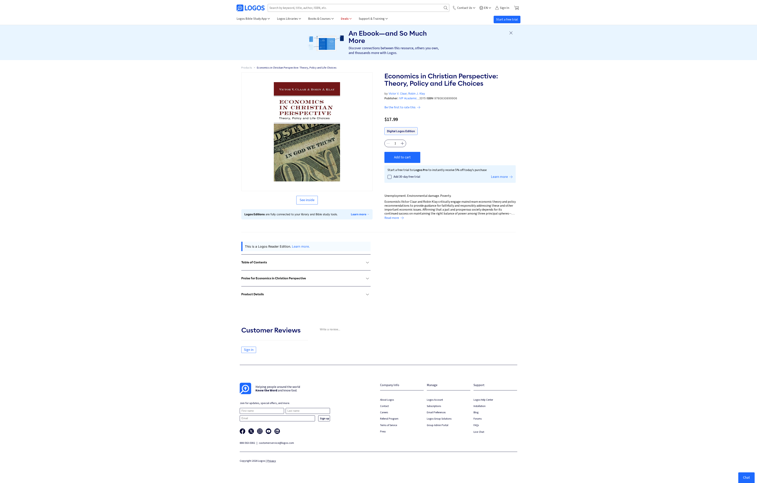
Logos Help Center (483, 399)
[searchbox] (358, 8)
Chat (746, 477)
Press (383, 431)
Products (246, 68)
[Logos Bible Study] (251, 8)
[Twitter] (251, 431)
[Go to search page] (446, 8)
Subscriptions (434, 406)
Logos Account (435, 399)
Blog (476, 412)
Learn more (358, 214)
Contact (384, 406)
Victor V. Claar (398, 93)
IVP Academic (408, 98)
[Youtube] (268, 431)
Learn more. (301, 246)
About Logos (387, 399)
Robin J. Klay (416, 93)
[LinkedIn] (277, 431)
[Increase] (402, 143)
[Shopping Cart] (516, 7)
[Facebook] (242, 431)
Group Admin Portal (437, 425)
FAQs (476, 425)
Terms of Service (388, 425)
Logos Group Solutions (439, 418)
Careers (384, 412)
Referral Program (389, 418)
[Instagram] (260, 431)
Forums (478, 418)
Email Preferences (436, 412)
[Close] (511, 33)
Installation (480, 406)
